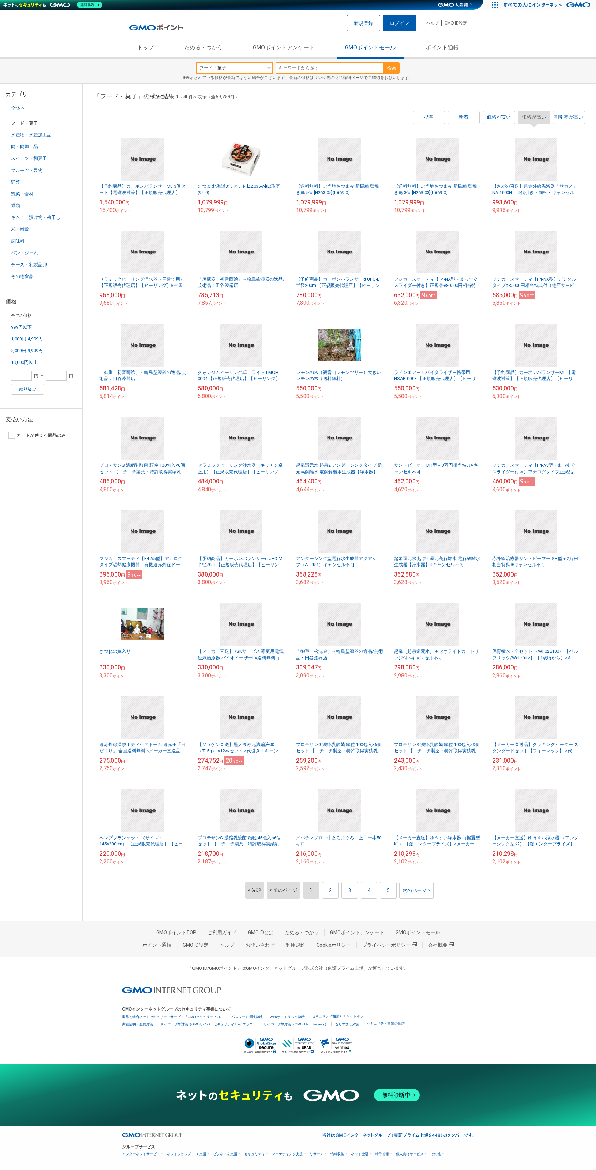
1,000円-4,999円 (27, 338)
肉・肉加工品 (24, 146)
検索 (391, 67)
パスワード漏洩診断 (246, 1017)
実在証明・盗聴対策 (137, 1024)
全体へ (18, 108)
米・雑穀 (20, 229)
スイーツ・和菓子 (29, 158)
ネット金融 (359, 1154)
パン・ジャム (24, 252)
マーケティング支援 (287, 1154)
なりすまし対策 (347, 1024)
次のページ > (416, 890)
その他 (435, 1154)
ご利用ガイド (222, 932)
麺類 (15, 205)
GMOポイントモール (370, 47)
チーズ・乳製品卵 (29, 264)
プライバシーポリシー (386, 945)
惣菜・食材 (22, 193)
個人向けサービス (410, 1154)
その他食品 (22, 276)
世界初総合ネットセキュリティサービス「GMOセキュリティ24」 (173, 1017)
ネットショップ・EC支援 (186, 1154)
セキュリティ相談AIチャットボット (339, 1016)
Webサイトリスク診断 (287, 1017)
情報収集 (337, 1154)
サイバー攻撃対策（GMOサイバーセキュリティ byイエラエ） (208, 1024)
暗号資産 (382, 1154)
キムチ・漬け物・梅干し (35, 217)
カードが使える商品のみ (41, 435)
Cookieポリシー (334, 945)
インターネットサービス (141, 1154)
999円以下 (21, 327)
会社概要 (437, 945)
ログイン (399, 23)
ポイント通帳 (442, 47)
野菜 (15, 182)
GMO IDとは (261, 932)
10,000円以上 (24, 362)
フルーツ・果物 (26, 170)
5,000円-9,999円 (27, 350)
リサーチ (317, 1154)
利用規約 (295, 945)
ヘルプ (432, 23)
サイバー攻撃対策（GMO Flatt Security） (296, 1024)
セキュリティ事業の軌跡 (386, 1023)
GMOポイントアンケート (284, 47)
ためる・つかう (203, 47)
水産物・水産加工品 (31, 134)
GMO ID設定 (456, 23)
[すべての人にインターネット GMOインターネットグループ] (548, 5)
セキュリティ (254, 1154)
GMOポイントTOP (176, 932)
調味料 (17, 241)
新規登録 (363, 23)
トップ (145, 47)
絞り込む (27, 389)
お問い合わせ (260, 945)
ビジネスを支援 (225, 1154)
